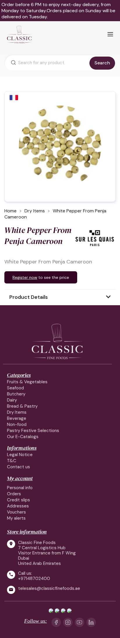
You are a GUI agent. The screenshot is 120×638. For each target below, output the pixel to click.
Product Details (28, 297)
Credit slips (18, 500)
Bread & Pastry (22, 406)
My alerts (16, 518)
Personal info (20, 488)
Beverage (16, 418)
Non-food (17, 424)
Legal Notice (20, 455)
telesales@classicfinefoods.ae (49, 588)
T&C (11, 461)
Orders (14, 494)
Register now (25, 277)
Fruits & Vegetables (27, 382)
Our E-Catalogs (22, 437)
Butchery (16, 394)
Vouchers (16, 512)
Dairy (12, 400)
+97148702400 (34, 578)
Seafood (15, 388)
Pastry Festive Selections (33, 430)
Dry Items (17, 412)
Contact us (18, 467)
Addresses (18, 506)
